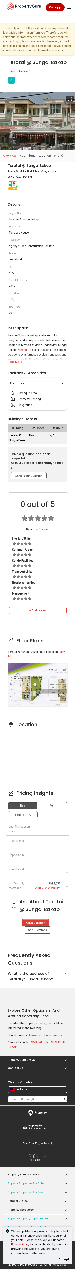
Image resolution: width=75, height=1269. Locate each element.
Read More (15, 361)
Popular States (18, 1201)
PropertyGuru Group (21, 1060)
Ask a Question (35, 922)
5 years (19, 814)
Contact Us (15, 1068)
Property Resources (21, 1210)
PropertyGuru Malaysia (23, 1174)
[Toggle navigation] (69, 7)
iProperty (37, 1113)
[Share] (11, 80)
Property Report (37, 1158)
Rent (52, 805)
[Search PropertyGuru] (65, 1099)
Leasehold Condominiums (45, 1035)
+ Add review (37, 610)
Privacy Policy (20, 1244)
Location (44, 156)
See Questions (37, 930)
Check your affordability (47, 888)
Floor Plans (27, 156)
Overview (9, 156)
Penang (22, 349)
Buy (22, 805)
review (44, 529)
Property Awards (37, 1127)
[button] (63, 1060)
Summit (37, 1143)
